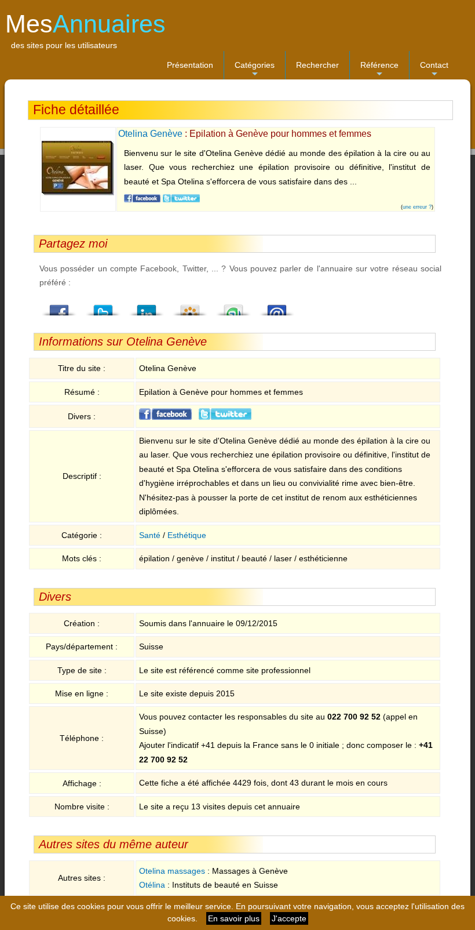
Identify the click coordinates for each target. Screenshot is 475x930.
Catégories (255, 69)
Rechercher (317, 65)
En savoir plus (234, 918)
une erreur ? (417, 207)
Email (277, 306)
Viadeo (190, 306)
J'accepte (289, 918)
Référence (379, 69)
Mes (85, 24)
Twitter (103, 306)
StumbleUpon (233, 306)
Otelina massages (172, 870)
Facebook (59, 306)
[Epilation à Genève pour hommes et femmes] (78, 193)
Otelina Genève (150, 134)
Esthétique (186, 535)
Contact (434, 69)
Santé (149, 535)
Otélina (152, 884)
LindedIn (146, 306)
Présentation (190, 65)
